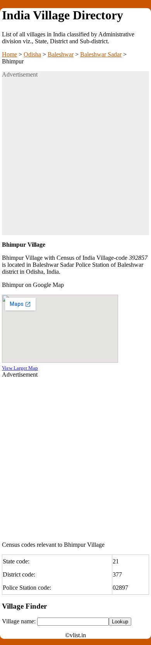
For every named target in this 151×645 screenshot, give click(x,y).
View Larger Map (20, 368)
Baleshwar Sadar (101, 54)
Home (9, 54)
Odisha (32, 54)
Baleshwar (61, 54)
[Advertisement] (75, 159)
